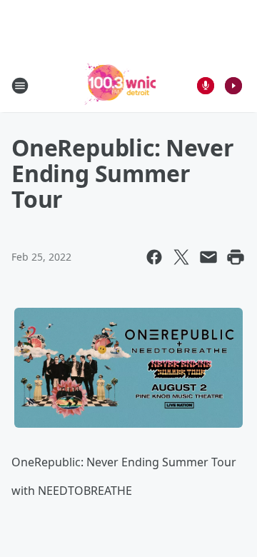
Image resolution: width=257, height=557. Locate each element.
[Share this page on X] (181, 257)
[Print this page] (236, 257)
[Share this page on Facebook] (154, 257)
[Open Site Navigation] (20, 85)
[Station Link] (118, 85)
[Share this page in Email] (208, 257)
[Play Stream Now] (233, 85)
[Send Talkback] (205, 85)
